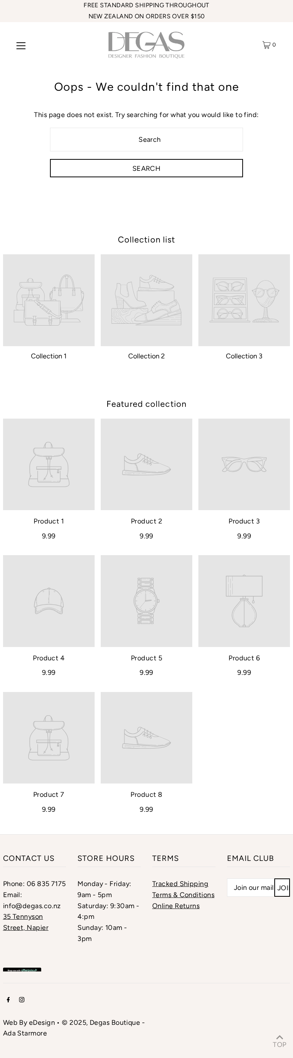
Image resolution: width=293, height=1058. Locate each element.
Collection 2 (146, 356)
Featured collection (146, 404)
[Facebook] (8, 1000)
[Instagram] (21, 1000)
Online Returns (176, 906)
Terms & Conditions (183, 895)
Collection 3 (244, 356)
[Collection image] (49, 300)
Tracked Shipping (180, 884)
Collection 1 (48, 356)
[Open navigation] (21, 45)
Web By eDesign (29, 1022)
